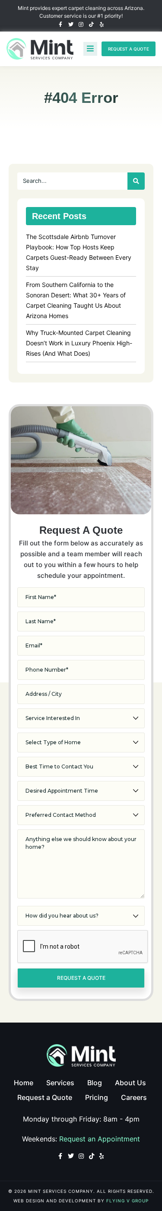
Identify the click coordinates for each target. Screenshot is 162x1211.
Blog (94, 1082)
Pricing (96, 1097)
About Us (130, 1082)
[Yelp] (102, 24)
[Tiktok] (91, 24)
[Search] (136, 181)
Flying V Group (127, 1200)
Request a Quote (44, 1097)
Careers (134, 1097)
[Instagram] (81, 24)
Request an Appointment (99, 1139)
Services (60, 1082)
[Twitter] (70, 24)
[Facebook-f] (60, 24)
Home (23, 1082)
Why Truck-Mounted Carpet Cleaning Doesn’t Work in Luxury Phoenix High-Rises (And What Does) (79, 343)
